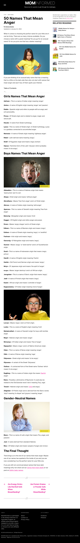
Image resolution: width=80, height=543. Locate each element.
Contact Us (24, 517)
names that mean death (35, 468)
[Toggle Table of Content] (5, 92)
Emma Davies (10, 27)
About (23, 515)
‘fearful (43, 373)
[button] (27, 59)
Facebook (44, 515)
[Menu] (3, 4)
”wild (30, 387)
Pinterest (43, 517)
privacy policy (69, 18)
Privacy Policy (25, 519)
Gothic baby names (16, 470)
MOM (40, 3)
